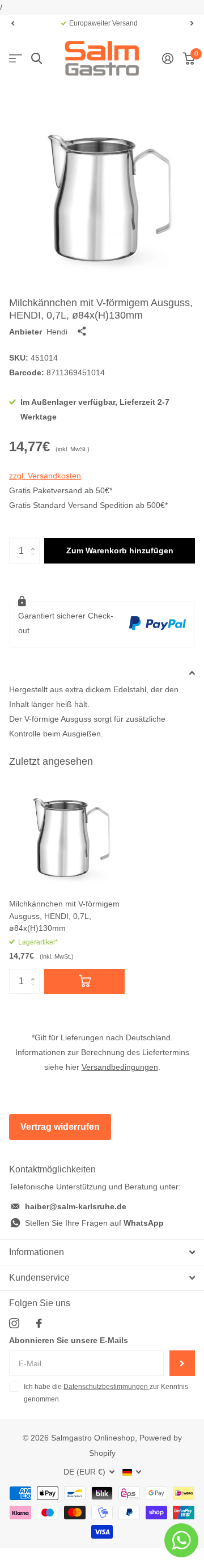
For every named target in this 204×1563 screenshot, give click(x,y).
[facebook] (39, 1323)
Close (102, 1252)
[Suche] (36, 58)
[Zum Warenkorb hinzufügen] (84, 981)
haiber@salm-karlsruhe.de (75, 1206)
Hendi (56, 331)
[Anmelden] (167, 58)
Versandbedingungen (120, 1066)
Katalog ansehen (15, 58)
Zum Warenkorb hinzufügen (119, 550)
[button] (12, 23)
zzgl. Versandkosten (45, 475)
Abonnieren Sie (182, 1363)
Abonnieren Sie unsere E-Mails (68, 1340)
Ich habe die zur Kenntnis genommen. (106, 1393)
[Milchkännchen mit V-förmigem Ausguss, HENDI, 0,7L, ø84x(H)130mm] (67, 832)
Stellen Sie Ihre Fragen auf (94, 1222)
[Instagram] (14, 1323)
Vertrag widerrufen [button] (60, 1127)
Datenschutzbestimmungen (106, 1387)
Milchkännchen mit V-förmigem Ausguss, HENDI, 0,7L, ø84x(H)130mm (64, 916)
